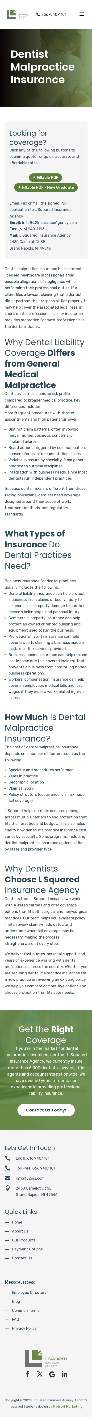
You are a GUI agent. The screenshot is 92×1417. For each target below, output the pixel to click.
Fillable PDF (45, 177)
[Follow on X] (40, 1374)
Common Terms (25, 1310)
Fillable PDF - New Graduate (46, 187)
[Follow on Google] (52, 1374)
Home (17, 1222)
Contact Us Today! (46, 1110)
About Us (20, 1231)
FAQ (15, 1319)
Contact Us (22, 1258)
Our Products (24, 1240)
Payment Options (27, 1249)
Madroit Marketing (68, 1406)
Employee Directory (29, 1292)
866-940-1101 (51, 14)
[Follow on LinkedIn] (64, 1374)
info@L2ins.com (30, 1178)
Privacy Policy (24, 1328)
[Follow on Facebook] (27, 1374)
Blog (16, 1301)
